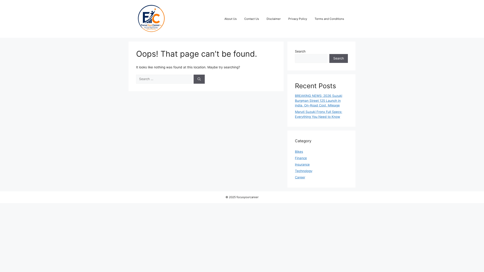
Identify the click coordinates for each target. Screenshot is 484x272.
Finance (301, 158)
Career (300, 177)
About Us (230, 19)
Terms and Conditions (329, 19)
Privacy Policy (297, 19)
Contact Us (251, 19)
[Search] (199, 79)
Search (300, 51)
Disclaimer (274, 19)
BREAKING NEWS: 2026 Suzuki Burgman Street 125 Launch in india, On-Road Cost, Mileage (318, 100)
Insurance (302, 164)
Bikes (299, 152)
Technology (303, 171)
